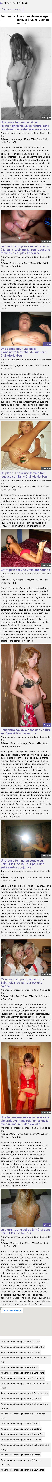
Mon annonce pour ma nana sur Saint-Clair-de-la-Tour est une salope (22, 982)
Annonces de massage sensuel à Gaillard (21, 1429)
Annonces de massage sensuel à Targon (20, 1454)
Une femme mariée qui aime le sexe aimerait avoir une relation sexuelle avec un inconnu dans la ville (25, 1120)
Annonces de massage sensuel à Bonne (20, 1352)
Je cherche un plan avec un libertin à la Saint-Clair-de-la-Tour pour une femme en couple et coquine (25, 249)
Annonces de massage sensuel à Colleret (21, 1398)
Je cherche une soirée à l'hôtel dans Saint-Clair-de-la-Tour (25, 1231)
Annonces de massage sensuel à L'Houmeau (22, 1378)
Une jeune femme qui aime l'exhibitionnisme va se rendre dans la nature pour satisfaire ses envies (25, 126)
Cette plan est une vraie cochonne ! (25, 570)
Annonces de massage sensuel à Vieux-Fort (22, 1434)
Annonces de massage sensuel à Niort (20, 1367)
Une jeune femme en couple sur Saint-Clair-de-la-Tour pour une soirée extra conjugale (22, 864)
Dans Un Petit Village (14, 2)
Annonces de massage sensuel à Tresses (21, 1439)
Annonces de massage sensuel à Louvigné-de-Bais (24, 1359)
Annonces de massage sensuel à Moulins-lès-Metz (23, 1415)
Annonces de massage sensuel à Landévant (22, 1372)
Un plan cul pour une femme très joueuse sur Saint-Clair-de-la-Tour (24, 474)
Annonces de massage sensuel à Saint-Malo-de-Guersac (25, 1406)
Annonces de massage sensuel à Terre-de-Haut (24, 1393)
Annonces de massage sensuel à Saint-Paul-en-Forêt (24, 1385)
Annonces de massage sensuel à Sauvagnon (23, 1470)
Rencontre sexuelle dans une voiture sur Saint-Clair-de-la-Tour (26, 731)
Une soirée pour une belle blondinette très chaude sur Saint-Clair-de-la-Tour (24, 352)
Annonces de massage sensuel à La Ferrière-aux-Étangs (25, 1447)
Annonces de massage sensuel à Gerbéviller (23, 1347)
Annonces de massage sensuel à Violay (20, 1423)
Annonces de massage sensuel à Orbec (20, 1341)
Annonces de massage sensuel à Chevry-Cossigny (21, 1462)
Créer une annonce (12, 9)
